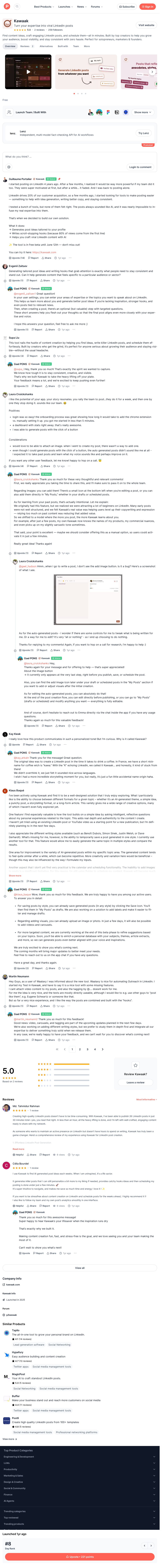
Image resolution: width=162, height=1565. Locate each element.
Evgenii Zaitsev (18, 266)
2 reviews (39, 29)
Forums (95, 6)
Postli (15, 1418)
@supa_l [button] (19, 369)
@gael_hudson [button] (27, 566)
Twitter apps (20, 1366)
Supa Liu (14, 337)
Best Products (42, 6)
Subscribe (128, 6)
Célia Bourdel (21, 1163)
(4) (18, 466)
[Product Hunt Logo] (7, 6)
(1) (17, 280)
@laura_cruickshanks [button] (26, 479)
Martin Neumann (19, 976)
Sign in (149, 6)
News (80, 6)
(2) (23, 968)
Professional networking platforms (76, 1432)
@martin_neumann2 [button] (26, 1019)
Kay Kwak (15, 733)
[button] (86, 46)
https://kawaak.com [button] (44, 252)
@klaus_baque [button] (22, 894)
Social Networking (59, 1344)
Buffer (16, 1396)
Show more (141, 112)
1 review (34, 1110)
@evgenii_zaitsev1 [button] (25, 293)
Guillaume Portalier (20, 179)
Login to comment (140, 167)
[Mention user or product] (8, 167)
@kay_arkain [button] (21, 757)
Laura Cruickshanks (21, 394)
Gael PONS (20, 288)
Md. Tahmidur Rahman (26, 1106)
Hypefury (17, 1352)
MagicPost (18, 1374)
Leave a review (135, 1082)
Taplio (15, 1330)
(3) (18, 356)
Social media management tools (52, 1366)
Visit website (146, 25)
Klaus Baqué (16, 790)
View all (79, 1267)
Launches (64, 6)
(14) (18, 258)
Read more (18, 1149)
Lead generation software (28, 1344)
